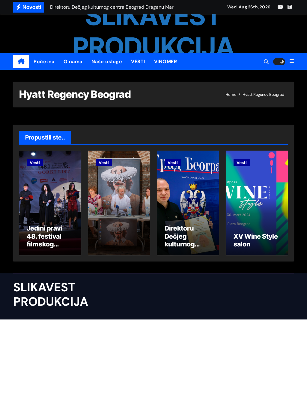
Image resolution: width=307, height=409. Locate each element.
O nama (73, 61)
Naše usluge (106, 61)
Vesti (35, 162)
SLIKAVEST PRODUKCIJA (153, 31)
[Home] (21, 62)
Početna (44, 61)
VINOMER (165, 61)
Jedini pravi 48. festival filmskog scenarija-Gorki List (44, 244)
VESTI (138, 61)
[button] (292, 61)
